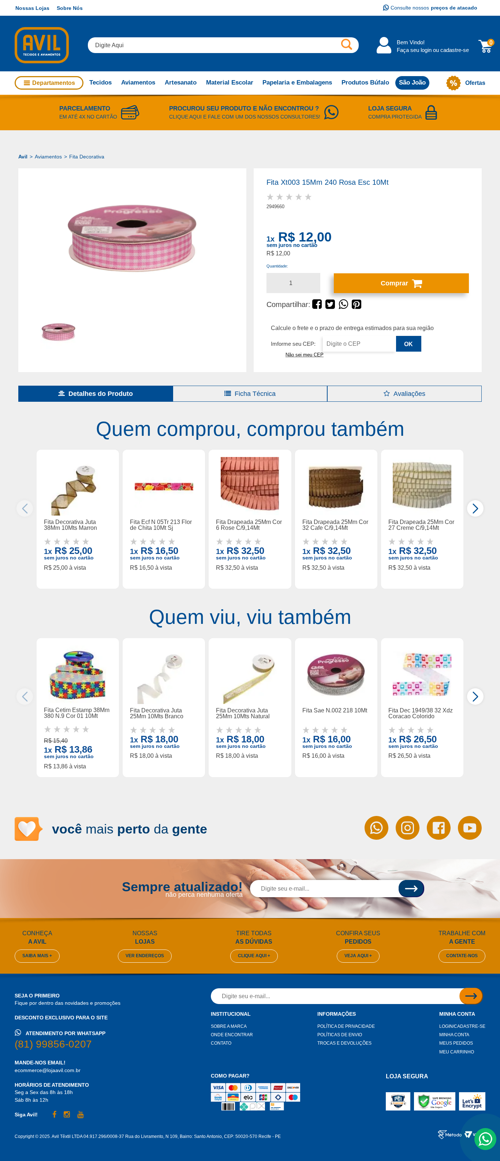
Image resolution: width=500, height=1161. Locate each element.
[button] (475, 508)
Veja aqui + (358, 955)
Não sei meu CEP (305, 354)
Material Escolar (229, 82)
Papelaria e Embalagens (297, 82)
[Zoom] (132, 238)
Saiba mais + (37, 955)
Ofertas (475, 83)
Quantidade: (277, 266)
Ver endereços (145, 955)
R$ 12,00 (305, 236)
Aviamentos (138, 82)
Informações (336, 1014)
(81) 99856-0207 (53, 1044)
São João (412, 82)
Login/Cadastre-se (462, 1026)
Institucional (231, 1014)
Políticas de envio (339, 1034)
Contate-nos (462, 955)
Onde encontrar (232, 1034)
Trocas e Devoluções (344, 1043)
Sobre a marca (229, 1026)
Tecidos (100, 82)
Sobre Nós (70, 8)
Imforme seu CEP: (293, 344)
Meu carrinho (456, 1052)
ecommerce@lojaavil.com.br (48, 1070)
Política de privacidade (346, 1026)
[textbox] (223, 45)
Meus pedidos (456, 1043)
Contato (221, 1043)
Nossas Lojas (32, 8)
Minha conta (457, 1014)
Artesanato (181, 82)
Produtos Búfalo (365, 82)
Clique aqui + (254, 955)
